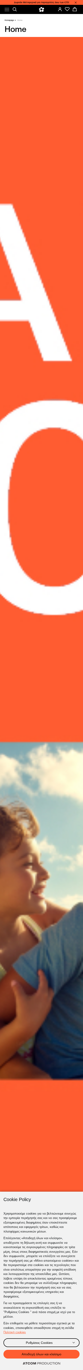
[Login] (60, 9)
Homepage (9, 20)
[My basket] (74, 9)
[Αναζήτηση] (14, 9)
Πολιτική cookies (14, 1332)
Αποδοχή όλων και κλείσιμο (41, 1354)
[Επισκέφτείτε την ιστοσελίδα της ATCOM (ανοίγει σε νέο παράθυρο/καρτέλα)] (41, 1363)
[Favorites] (67, 9)
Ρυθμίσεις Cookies (39, 1343)
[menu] (7, 9)
